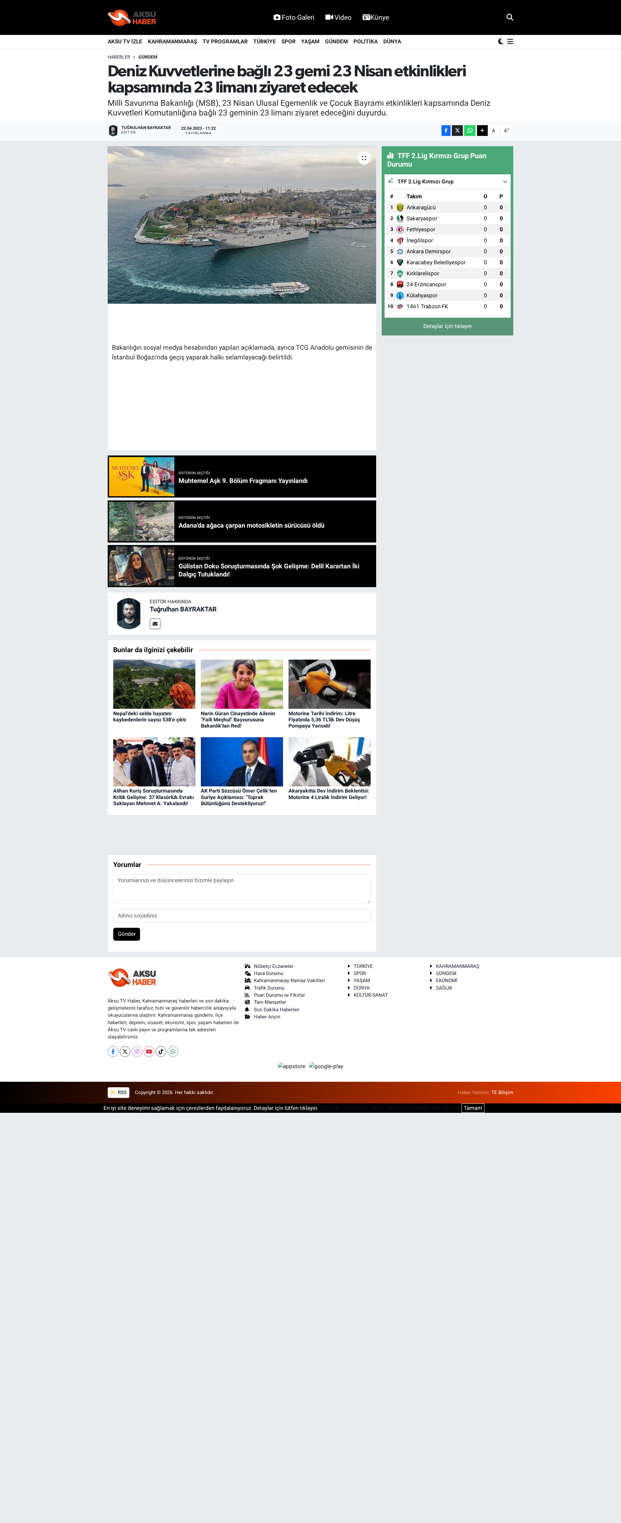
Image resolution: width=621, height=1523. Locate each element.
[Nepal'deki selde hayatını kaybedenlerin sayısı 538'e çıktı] (154, 684)
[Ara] (510, 17)
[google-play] (326, 1066)
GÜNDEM (336, 41)
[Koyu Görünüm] (501, 42)
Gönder (127, 934)
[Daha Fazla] (482, 130)
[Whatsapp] (173, 1051)
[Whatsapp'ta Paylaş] (469, 130)
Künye (379, 17)
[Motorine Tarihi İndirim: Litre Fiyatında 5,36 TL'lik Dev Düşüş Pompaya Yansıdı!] (330, 684)
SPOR (288, 41)
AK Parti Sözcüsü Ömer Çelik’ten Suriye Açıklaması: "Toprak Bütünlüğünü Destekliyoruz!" (239, 797)
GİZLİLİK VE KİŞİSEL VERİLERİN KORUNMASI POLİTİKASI (390, 1108)
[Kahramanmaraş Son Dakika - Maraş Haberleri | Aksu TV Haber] (132, 17)
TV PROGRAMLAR (225, 41)
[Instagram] (137, 1051)
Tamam (473, 1108)
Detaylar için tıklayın (447, 326)
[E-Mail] (155, 624)
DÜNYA (392, 41)
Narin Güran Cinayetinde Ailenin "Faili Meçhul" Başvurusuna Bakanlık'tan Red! (238, 719)
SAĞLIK (444, 988)
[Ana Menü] (509, 42)
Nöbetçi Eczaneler (273, 966)
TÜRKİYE (264, 41)
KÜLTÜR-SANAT (371, 995)
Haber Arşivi (267, 1017)
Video (343, 17)
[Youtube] (149, 1051)
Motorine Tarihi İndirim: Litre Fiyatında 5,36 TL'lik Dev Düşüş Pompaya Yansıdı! (324, 719)
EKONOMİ (446, 980)
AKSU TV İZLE (125, 41)
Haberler (119, 57)
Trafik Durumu (269, 988)
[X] (125, 1051)
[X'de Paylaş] (457, 130)
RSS (121, 1092)
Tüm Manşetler (270, 1002)
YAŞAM (310, 41)
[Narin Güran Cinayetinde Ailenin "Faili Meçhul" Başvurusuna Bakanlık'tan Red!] (242, 684)
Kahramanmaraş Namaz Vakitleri (289, 980)
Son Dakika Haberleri (277, 1010)
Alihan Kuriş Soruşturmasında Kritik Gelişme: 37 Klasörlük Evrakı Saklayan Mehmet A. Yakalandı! (153, 797)
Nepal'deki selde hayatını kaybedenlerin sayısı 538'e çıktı (149, 716)
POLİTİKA (366, 41)
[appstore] (292, 1066)
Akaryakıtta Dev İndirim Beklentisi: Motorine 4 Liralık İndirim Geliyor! (329, 794)
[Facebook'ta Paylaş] (446, 130)
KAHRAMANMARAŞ (172, 41)
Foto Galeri (298, 17)
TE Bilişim (502, 1092)
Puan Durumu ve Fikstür (279, 995)
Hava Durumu (268, 973)
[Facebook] (113, 1051)
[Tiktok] (161, 1051)
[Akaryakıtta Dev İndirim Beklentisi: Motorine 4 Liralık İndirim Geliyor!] (330, 761)
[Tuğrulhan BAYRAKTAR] (128, 613)
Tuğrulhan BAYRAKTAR (183, 609)
